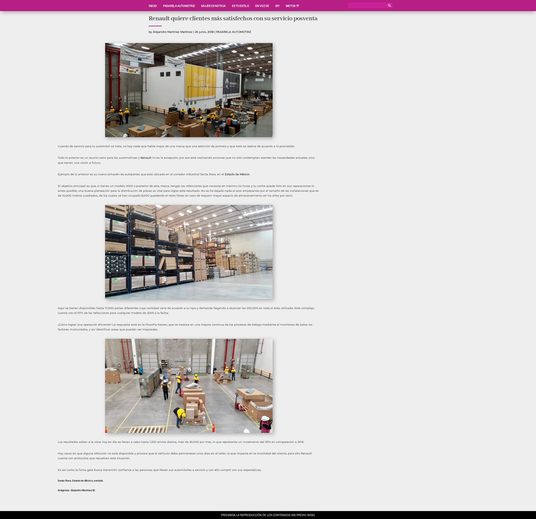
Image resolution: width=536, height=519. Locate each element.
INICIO (153, 6)
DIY (277, 6)
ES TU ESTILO (240, 6)
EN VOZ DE (262, 6)
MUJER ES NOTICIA (213, 6)
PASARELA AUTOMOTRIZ (179, 6)
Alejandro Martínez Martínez (172, 31)
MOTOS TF (292, 6)
